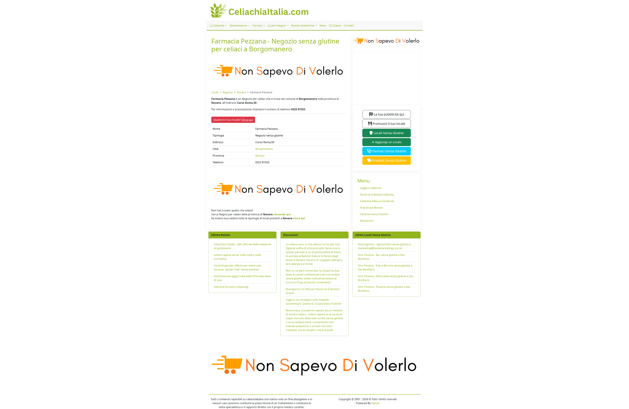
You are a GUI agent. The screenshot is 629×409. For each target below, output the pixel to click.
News (322, 25)
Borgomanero (264, 149)
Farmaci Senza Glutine (389, 151)
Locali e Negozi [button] (277, 25)
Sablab (375, 403)
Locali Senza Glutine (388, 133)
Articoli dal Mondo (371, 207)
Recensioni (366, 220)
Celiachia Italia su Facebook (377, 201)
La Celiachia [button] (217, 25)
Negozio (227, 92)
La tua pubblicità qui (388, 114)
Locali (214, 92)
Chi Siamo (335, 25)
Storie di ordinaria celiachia (377, 194)
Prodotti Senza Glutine (388, 160)
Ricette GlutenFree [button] (303, 25)
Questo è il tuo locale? (233, 120)
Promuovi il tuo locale (388, 123)
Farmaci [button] (257, 25)
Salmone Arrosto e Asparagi (231, 287)
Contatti (349, 25)
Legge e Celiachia (370, 188)
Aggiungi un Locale (387, 142)
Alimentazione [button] (238, 25)
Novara (241, 92)
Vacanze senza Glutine (374, 214)
